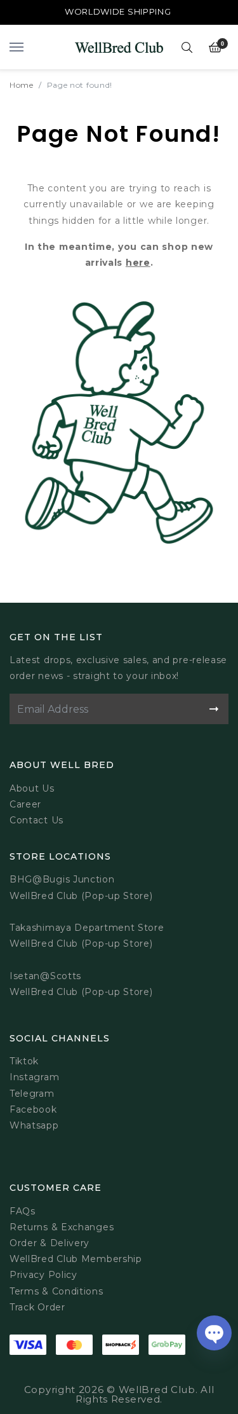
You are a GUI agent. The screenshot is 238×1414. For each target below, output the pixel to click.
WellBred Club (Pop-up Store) (81, 943)
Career (25, 804)
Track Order (37, 1307)
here (138, 262)
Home (22, 85)
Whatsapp (34, 1125)
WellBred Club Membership (76, 1259)
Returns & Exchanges (62, 1227)
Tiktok (24, 1061)
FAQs (23, 1211)
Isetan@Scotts (45, 976)
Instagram (34, 1077)
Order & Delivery (49, 1243)
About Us (32, 788)
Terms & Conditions (56, 1291)
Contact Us (36, 820)
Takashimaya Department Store (87, 927)
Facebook (33, 1109)
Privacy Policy (43, 1274)
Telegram (32, 1093)
